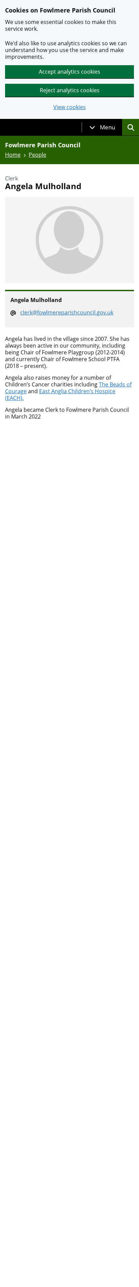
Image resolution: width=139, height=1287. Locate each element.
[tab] (102, 127)
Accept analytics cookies (69, 71)
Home (13, 154)
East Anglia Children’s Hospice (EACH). (60, 394)
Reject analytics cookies (70, 90)
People (37, 154)
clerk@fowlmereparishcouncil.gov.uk (66, 312)
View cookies (69, 107)
